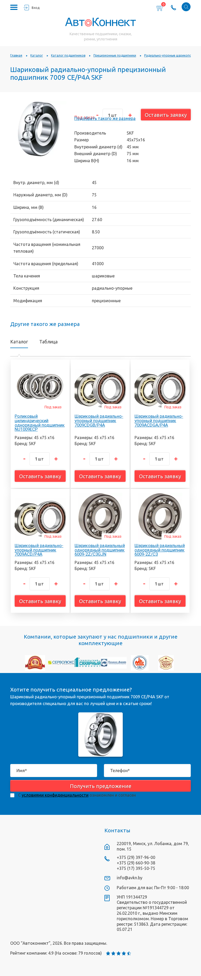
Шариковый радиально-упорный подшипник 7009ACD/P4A (39, 550)
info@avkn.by (129, 877)
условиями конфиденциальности (55, 795)
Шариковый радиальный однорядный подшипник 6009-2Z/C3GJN (100, 550)
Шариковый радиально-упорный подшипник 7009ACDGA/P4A (159, 421)
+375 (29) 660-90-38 (136, 862)
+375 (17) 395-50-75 (136, 868)
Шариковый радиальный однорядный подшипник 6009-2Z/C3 (160, 550)
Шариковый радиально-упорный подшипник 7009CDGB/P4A (99, 421)
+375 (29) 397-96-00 (136, 857)
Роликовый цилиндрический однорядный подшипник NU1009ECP (40, 423)
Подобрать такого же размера (105, 118)
